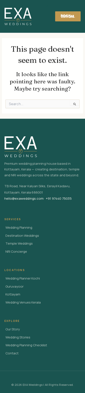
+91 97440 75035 (59, 198)
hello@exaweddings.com (24, 198)
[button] (68, 16)
